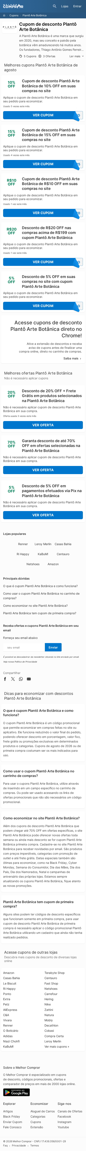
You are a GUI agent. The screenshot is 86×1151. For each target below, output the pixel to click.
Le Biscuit (9, 983)
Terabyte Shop (54, 973)
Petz (6, 1004)
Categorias (37, 1116)
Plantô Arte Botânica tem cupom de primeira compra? (39, 613)
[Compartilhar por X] (13, 679)
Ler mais (75, 56)
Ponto (7, 994)
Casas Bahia (63, 544)
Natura (49, 1015)
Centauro (63, 554)
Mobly (48, 1020)
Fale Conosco (12, 1127)
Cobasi (49, 1030)
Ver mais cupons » (56, 1046)
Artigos (8, 1111)
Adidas (8, 1036)
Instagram (64, 1122)
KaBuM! (43, 554)
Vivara (7, 1020)
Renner (23, 544)
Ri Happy (23, 554)
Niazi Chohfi (11, 1041)
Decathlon (51, 1025)
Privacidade (19, 1145)
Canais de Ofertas (70, 1111)
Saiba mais (70, 358)
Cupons (13, 15)
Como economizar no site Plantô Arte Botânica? (35, 605)
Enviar (53, 647)
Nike (47, 1004)
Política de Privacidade (25, 661)
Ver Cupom (56, 115)
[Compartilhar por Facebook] (5, 679)
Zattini (48, 1009)
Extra (6, 999)
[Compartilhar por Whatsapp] (21, 679)
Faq (5, 1145)
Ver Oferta (43, 425)
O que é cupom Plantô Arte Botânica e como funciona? (40, 586)
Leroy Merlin (43, 544)
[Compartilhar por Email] (29, 679)
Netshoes (33, 564)
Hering (48, 999)
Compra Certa (54, 1036)
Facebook (64, 1116)
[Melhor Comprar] (27, 6)
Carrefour (50, 994)
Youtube (63, 1127)
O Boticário (10, 1030)
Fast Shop (51, 983)
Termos (34, 1145)
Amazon (53, 564)
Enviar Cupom (12, 1122)
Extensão (36, 1127)
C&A (6, 1015)
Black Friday (11, 1116)
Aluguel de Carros (42, 1111)
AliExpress (10, 1009)
